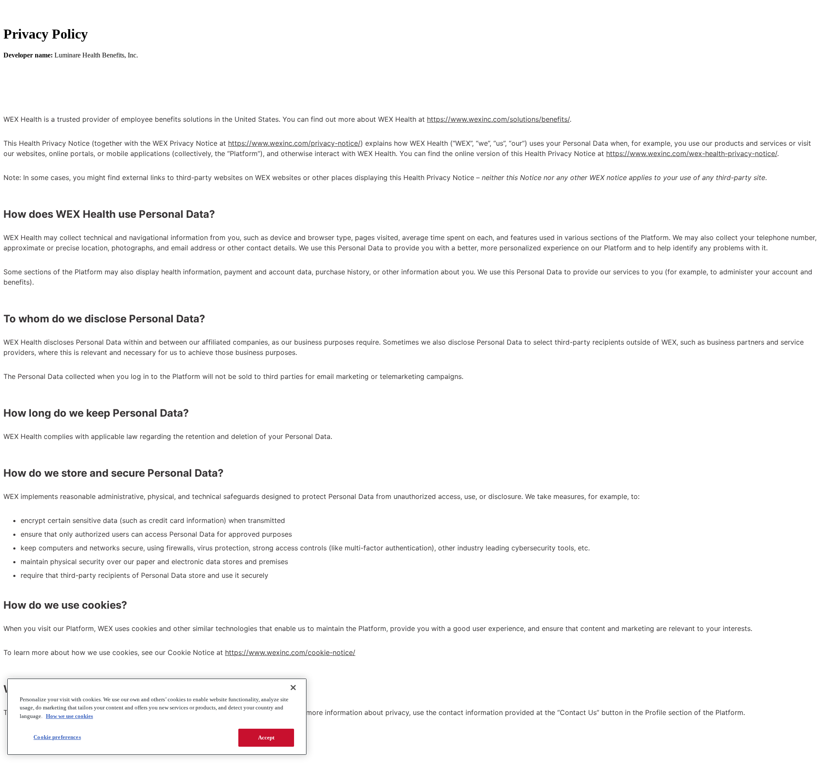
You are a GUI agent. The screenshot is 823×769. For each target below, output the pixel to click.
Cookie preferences (57, 737)
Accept (266, 737)
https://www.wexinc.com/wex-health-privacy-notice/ (691, 153)
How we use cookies (69, 716)
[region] (157, 716)
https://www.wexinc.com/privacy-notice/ (294, 143)
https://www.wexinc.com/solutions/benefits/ (498, 119)
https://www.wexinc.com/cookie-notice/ (290, 652)
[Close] (293, 687)
